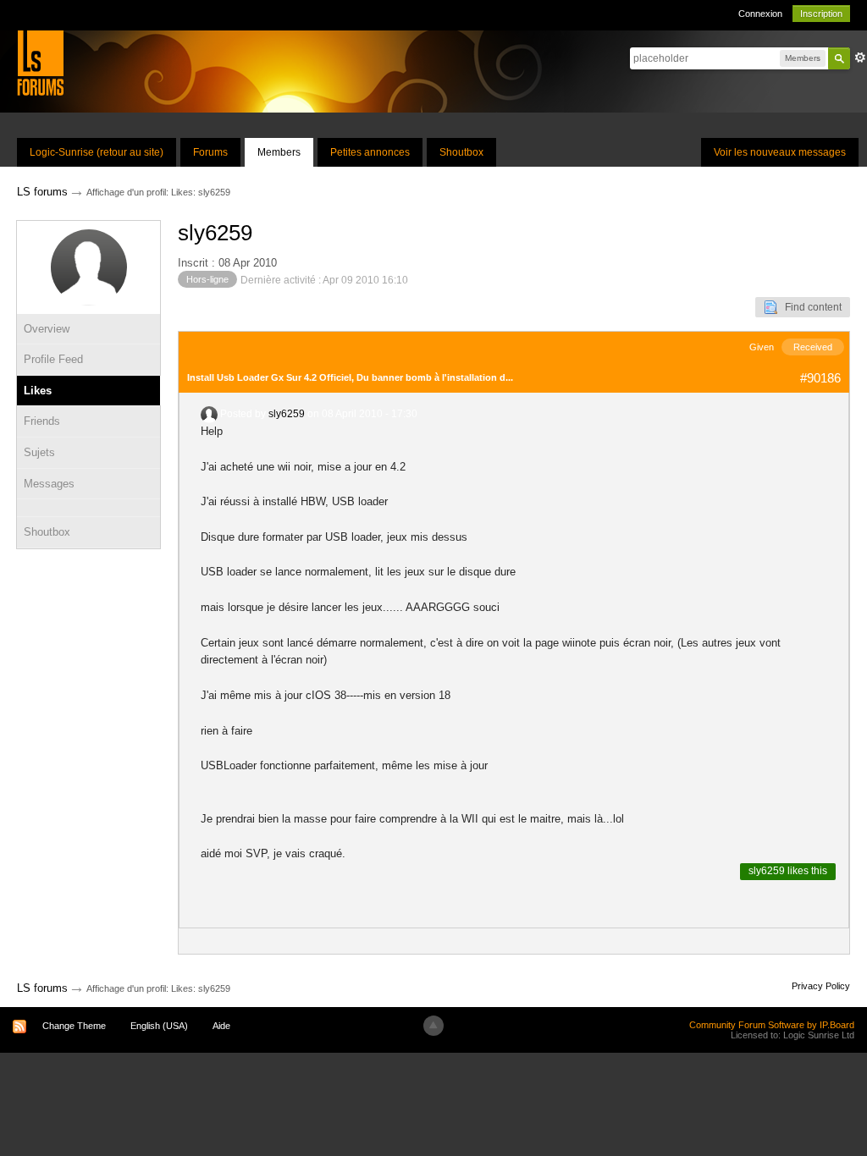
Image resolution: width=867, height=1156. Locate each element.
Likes (38, 390)
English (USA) (159, 1026)
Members (279, 152)
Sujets (39, 452)
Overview (46, 328)
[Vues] (88, 507)
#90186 (820, 378)
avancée (860, 57)
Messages (49, 483)
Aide (221, 1026)
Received (812, 347)
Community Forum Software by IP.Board (771, 1025)
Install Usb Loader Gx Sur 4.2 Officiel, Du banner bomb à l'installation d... (350, 377)
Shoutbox (461, 152)
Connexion (760, 13)
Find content (809, 307)
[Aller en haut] (433, 1026)
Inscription (821, 13)
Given (761, 347)
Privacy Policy (821, 986)
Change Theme (74, 1026)
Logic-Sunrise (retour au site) (96, 152)
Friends (42, 421)
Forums (210, 152)
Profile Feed (53, 359)
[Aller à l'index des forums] (40, 62)
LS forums (42, 988)
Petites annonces (370, 152)
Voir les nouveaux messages (780, 152)
